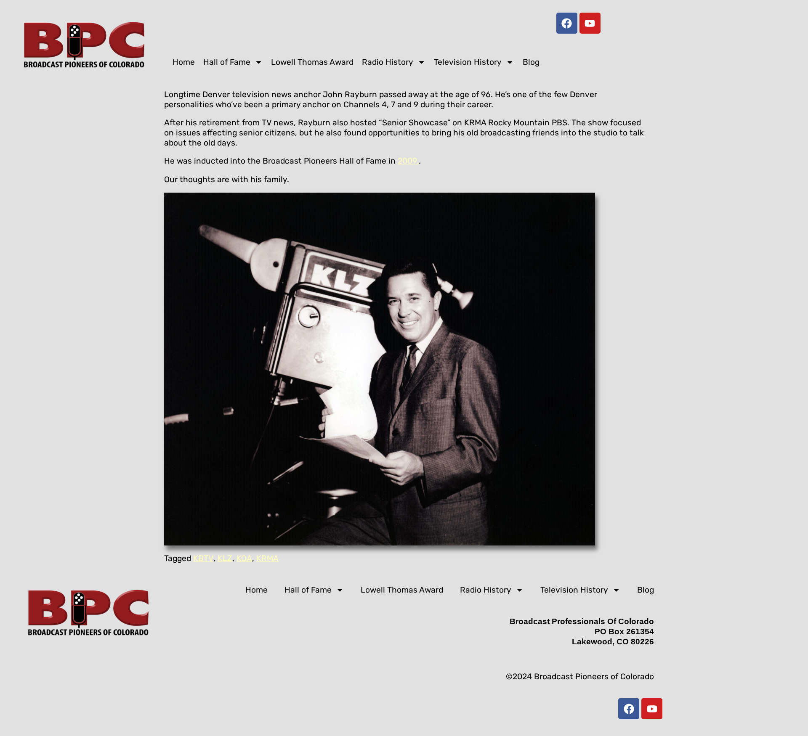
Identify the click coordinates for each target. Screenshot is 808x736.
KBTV (203, 558)
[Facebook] (566, 23)
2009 (407, 161)
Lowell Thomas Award (312, 62)
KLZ (225, 558)
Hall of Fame (226, 62)
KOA (244, 558)
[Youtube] (590, 23)
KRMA (267, 558)
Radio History (387, 62)
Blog (531, 62)
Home (184, 62)
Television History (468, 62)
